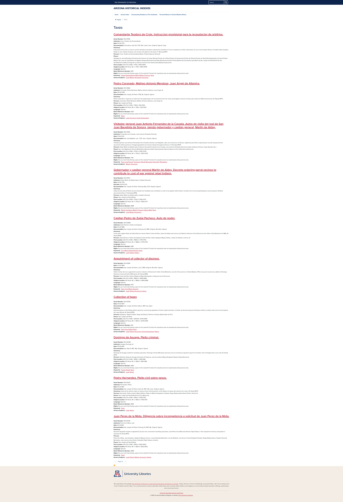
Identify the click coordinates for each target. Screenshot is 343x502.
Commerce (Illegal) (139, 162)
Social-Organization (143, 118)
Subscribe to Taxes (114, 465)
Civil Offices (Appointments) (130, 251)
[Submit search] (226, 2)
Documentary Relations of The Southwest (144, 15)
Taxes (152, 75)
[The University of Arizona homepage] (125, 2)
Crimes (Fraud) (125, 370)
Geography (138, 78)
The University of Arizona (186, 495)
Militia (137, 75)
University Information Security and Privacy (171, 493)
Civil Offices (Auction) (131, 289)
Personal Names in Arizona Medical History (173, 15)
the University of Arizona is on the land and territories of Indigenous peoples (155, 484)
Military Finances (145, 75)
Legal (127, 78)
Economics (145, 78)
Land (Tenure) (129, 162)
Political (132, 253)
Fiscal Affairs (129, 329)
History (137, 253)
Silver (135, 329)
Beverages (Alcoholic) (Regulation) (156, 162)
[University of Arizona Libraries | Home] (132, 473)
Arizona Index (125, 15)
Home (116, 15)
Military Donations (126, 210)
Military (132, 78)
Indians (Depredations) (128, 75)
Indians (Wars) (148, 210)
